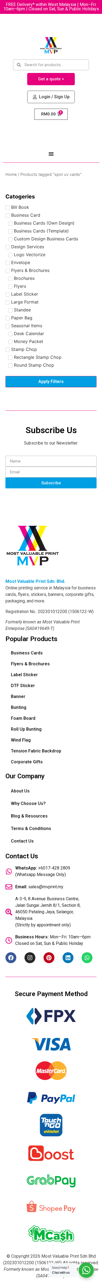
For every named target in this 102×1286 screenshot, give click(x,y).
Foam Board (23, 718)
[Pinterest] (49, 957)
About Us (20, 791)
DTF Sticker (23, 685)
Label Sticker (24, 674)
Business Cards (27, 653)
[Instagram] (29, 957)
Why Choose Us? (28, 803)
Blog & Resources (29, 816)
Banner (18, 696)
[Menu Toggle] (51, 154)
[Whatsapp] (87, 957)
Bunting (18, 707)
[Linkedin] (68, 957)
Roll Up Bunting (26, 729)
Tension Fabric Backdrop (36, 751)
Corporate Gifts (27, 761)
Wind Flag (21, 740)
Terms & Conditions (31, 828)
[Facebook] (10, 957)
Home (11, 174)
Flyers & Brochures (30, 663)
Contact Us (22, 841)
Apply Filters (51, 381)
